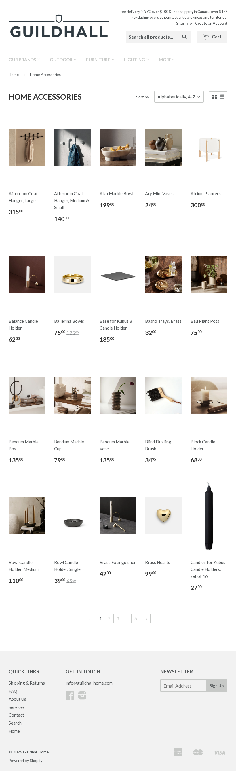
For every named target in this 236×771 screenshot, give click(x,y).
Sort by (142, 96)
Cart (216, 36)
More (165, 59)
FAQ (13, 691)
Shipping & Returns (27, 682)
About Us (17, 699)
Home (14, 74)
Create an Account (211, 23)
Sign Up (217, 685)
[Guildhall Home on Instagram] (82, 697)
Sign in (182, 23)
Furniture (98, 59)
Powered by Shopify (26, 760)
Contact (16, 714)
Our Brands (23, 59)
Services (17, 707)
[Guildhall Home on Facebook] (70, 697)
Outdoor (61, 59)
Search (15, 723)
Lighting (135, 59)
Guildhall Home (36, 752)
